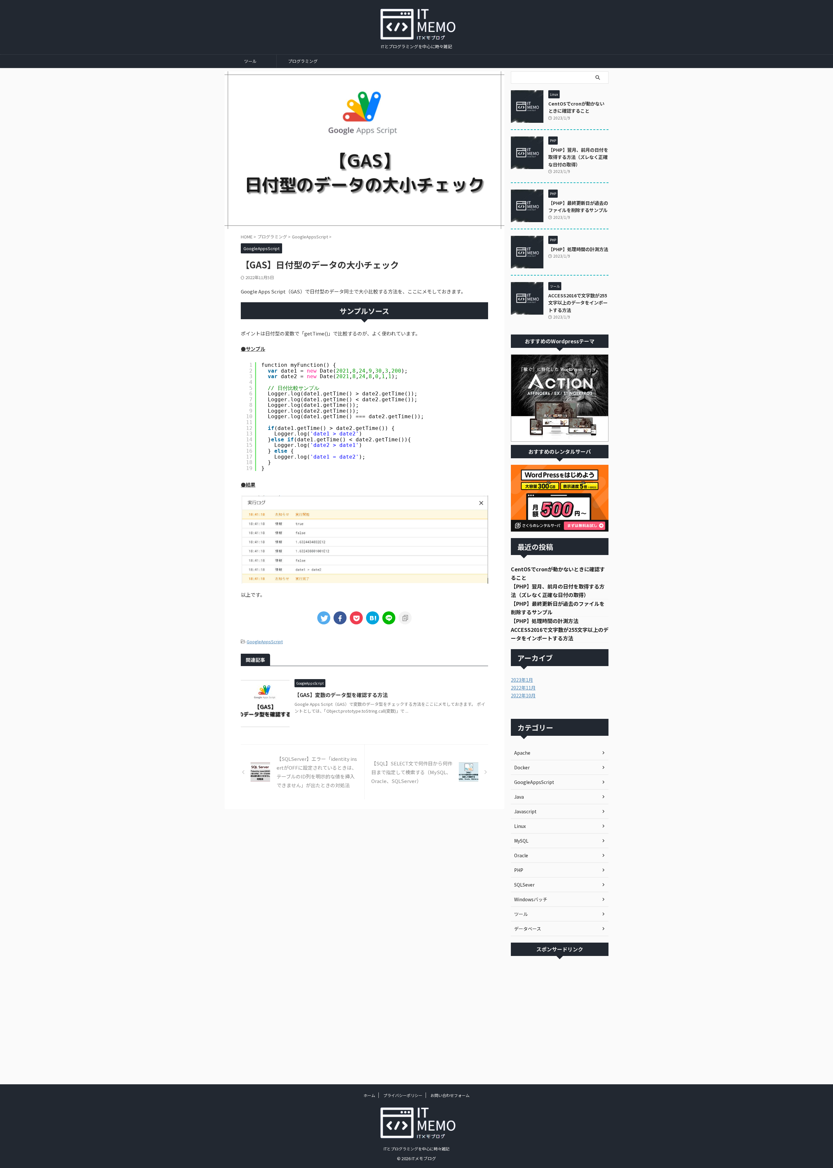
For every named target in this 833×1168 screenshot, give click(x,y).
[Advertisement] (559, 1018)
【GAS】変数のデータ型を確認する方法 (341, 695)
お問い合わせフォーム (450, 1095)
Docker (522, 767)
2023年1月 (522, 680)
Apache (522, 752)
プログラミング (303, 61)
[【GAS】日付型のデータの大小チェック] (372, 617)
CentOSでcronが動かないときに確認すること (576, 107)
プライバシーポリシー (402, 1095)
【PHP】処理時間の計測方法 (578, 249)
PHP (518, 870)
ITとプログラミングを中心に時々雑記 (416, 1148)
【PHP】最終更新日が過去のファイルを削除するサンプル (578, 206)
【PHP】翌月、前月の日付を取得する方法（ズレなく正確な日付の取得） (578, 157)
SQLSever (524, 884)
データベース (527, 928)
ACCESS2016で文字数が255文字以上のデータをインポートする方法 (578, 302)
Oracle (521, 855)
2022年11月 (523, 687)
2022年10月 (523, 695)
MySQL (521, 840)
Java (519, 796)
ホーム (369, 1095)
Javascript (525, 811)
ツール (250, 61)
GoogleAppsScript (265, 641)
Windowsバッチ (530, 899)
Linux (520, 826)
